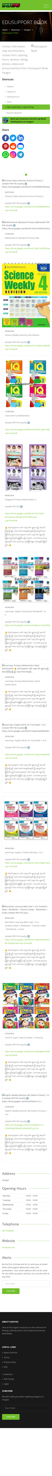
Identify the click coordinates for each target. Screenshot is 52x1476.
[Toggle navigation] (46, 6)
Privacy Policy (10, 1362)
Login (6, 1383)
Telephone (11, 91)
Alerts (9, 102)
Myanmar (15, 29)
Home (4, 29)
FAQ (5, 1367)
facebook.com (8, 1247)
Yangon (27, 29)
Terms (7, 1357)
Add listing (9, 1379)
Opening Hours (13, 96)
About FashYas (10, 1352)
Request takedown (14, 113)
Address (10, 86)
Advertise (8, 1374)
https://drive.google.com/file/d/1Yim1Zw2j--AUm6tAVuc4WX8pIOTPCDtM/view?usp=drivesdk (25, 517)
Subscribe (10, 1291)
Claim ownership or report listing (20, 107)
